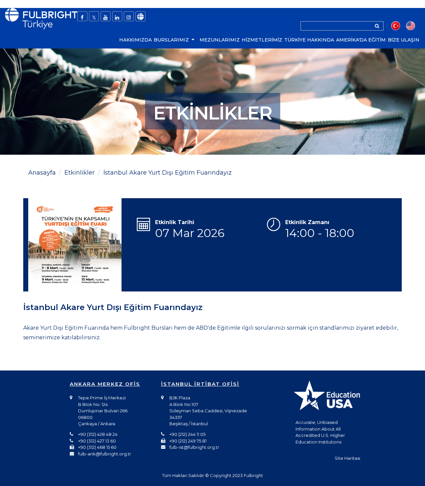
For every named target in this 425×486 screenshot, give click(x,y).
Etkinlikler (79, 172)
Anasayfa (42, 172)
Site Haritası (347, 458)
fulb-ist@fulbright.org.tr (194, 447)
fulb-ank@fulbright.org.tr (104, 453)
